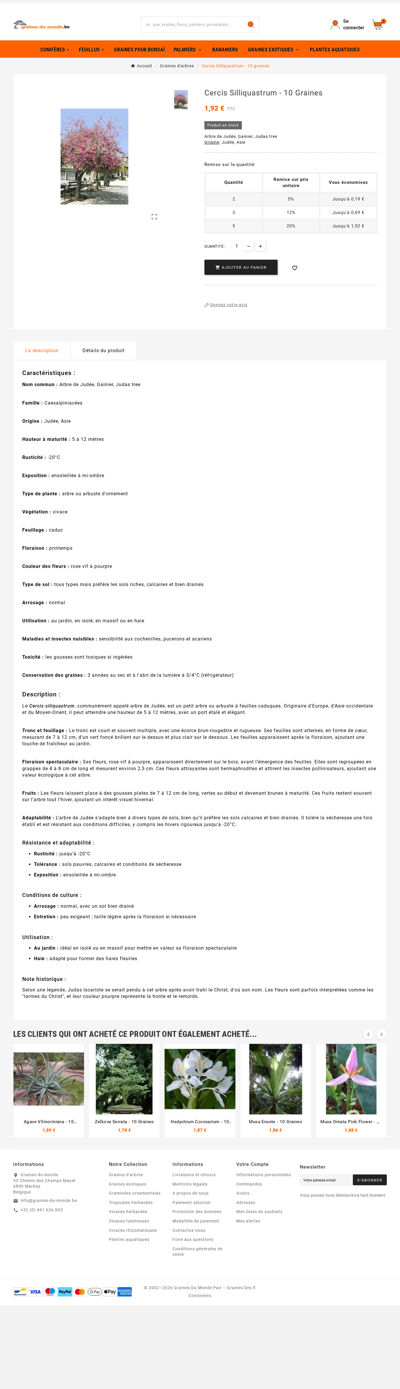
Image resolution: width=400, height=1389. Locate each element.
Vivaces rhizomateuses (133, 1230)
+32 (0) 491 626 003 (41, 1210)
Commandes (249, 1184)
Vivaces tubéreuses (129, 1221)
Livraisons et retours (194, 1174)
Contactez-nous (189, 1230)
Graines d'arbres (126, 1174)
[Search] (251, 24)
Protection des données (197, 1211)
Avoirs (242, 1193)
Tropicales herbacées (131, 1202)
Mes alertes (248, 1221)
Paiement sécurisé (191, 1202)
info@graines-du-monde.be (48, 1200)
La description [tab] (42, 350)
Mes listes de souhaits (259, 1211)
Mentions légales (190, 1184)
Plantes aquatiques (129, 1239)
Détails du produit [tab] (103, 350)
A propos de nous (190, 1193)
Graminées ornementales (135, 1193)
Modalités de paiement (196, 1221)
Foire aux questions (192, 1239)
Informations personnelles (263, 1174)
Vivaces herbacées (128, 1211)
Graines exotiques (127, 1184)
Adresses (245, 1202)
